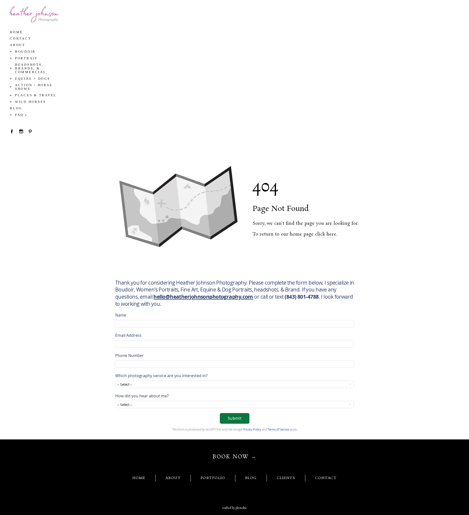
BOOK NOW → (234, 457)
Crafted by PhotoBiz (234, 508)
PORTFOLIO (213, 478)
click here (325, 234)
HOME (139, 478)
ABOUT (173, 478)
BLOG (251, 478)
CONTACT (326, 478)
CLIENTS (286, 478)
